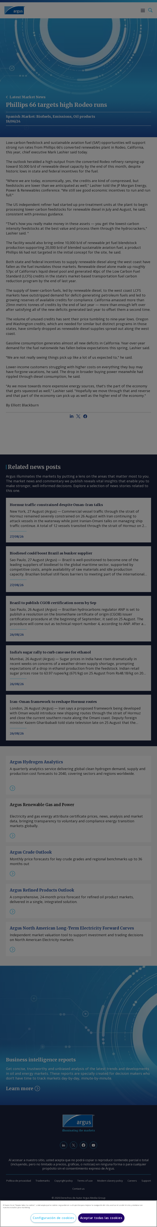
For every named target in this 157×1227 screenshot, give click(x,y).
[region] (78, 1213)
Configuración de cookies (53, 1218)
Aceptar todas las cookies (101, 1218)
